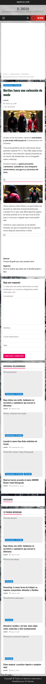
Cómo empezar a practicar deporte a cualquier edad (22, 666)
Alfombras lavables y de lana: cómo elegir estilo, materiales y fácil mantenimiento (20, 627)
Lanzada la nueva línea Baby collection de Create (20, 442)
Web (5, 345)
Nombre (6, 328)
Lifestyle (27, 474)
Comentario (8, 296)
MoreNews (16, 681)
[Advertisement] (23, 49)
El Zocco (23, 8)
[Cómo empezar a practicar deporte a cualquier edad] (23, 648)
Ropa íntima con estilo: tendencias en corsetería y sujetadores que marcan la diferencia (19, 402)
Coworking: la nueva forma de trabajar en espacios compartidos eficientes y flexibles (20, 588)
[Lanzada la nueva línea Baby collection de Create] (23, 425)
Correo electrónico (11, 337)
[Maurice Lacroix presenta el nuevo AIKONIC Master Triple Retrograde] (23, 464)
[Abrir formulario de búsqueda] (28, 18)
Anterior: (18, 260)
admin (5, 100)
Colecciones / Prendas (12, 85)
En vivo (40, 18)
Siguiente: (22, 268)
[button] (3, 18)
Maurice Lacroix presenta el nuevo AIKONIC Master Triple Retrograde (21, 481)
